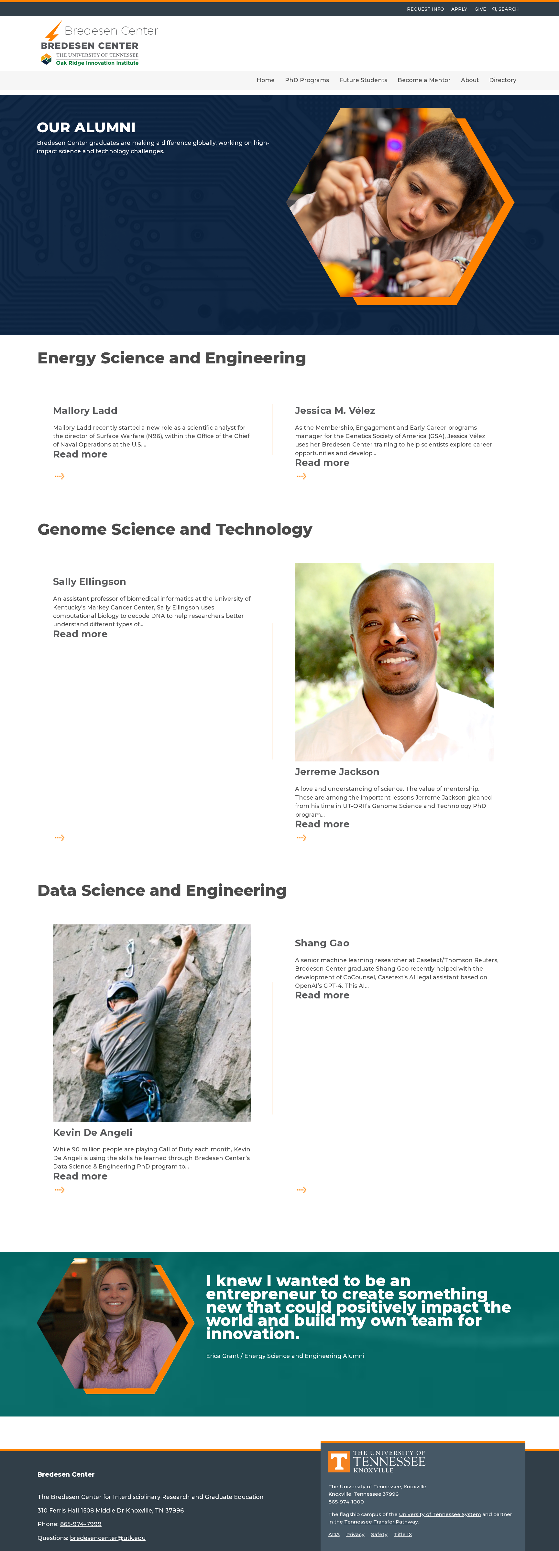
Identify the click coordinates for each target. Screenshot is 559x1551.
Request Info (425, 9)
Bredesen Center (111, 31)
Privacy (355, 1534)
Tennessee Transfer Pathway (381, 1522)
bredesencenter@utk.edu (108, 1538)
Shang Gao (322, 943)
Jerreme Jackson (337, 772)
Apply (459, 9)
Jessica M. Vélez (335, 410)
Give (480, 9)
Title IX (403, 1534)
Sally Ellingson (89, 581)
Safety (379, 1534)
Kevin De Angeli (93, 1132)
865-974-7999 (81, 1524)
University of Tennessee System (440, 1514)
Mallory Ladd (85, 410)
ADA (334, 1534)
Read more (115, 454)
